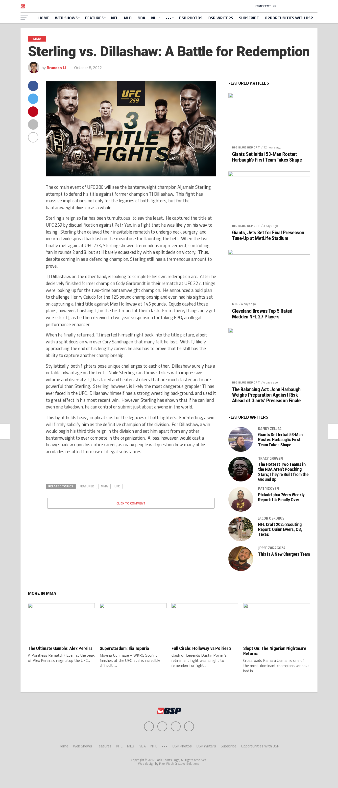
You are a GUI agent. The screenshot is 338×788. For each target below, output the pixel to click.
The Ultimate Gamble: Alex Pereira (60, 648)
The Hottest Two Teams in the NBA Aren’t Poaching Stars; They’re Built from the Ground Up (283, 472)
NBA (141, 18)
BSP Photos (190, 18)
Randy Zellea (270, 428)
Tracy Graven (270, 458)
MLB (128, 18)
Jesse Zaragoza (272, 548)
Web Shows (66, 18)
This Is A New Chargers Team (284, 554)
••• (169, 18)
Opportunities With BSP (289, 18)
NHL (154, 18)
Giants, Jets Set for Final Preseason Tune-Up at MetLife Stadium (268, 235)
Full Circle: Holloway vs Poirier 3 (201, 648)
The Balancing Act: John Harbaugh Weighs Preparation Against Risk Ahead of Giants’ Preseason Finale (266, 395)
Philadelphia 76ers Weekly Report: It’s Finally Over (281, 497)
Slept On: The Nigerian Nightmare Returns (274, 650)
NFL (114, 18)
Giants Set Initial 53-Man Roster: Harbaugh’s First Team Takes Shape (267, 157)
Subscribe (249, 18)
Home (43, 18)
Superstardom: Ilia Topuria (124, 648)
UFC (117, 486)
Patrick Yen (268, 488)
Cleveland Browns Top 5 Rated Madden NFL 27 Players (262, 314)
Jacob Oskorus (271, 518)
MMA (104, 486)
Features (94, 18)
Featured (87, 486)
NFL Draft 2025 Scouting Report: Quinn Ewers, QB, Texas (280, 529)
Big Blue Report (246, 147)
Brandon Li (56, 68)
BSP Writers (220, 18)
